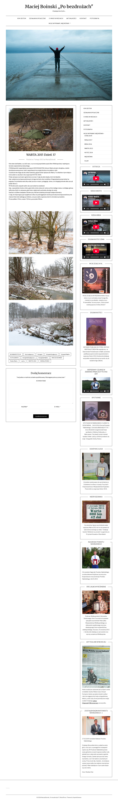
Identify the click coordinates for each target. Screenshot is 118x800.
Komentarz (41, 381)
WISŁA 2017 (88, 140)
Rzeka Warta (13, 361)
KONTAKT (83, 18)
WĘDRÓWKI (88, 156)
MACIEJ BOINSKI (57, 357)
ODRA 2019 (88, 136)
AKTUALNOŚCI (71, 18)
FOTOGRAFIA (94, 18)
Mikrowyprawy (93, 703)
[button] (96, 385)
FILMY (86, 161)
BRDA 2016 (88, 144)
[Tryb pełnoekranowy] (108, 184)
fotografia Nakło (43, 357)
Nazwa (24, 407)
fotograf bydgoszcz (51, 354)
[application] (96, 178)
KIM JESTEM (21, 18)
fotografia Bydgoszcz (28, 357)
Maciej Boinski (50, 159)
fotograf (40, 354)
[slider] (95, 391)
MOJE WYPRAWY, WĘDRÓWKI (59, 23)
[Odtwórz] (84, 184)
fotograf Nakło (65, 354)
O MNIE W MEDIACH (56, 18)
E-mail (57, 407)
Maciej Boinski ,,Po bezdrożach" (59, 6)
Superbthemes (77, 797)
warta (23, 361)
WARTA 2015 (32, 361)
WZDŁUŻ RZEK (44, 361)
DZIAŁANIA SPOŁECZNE (37, 18)
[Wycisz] (105, 184)
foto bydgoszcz (29, 354)
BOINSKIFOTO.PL (15, 354)
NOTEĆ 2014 (88, 152)
